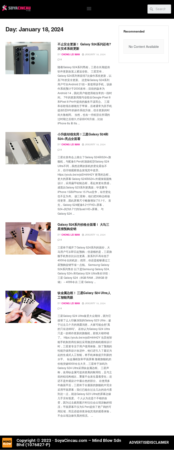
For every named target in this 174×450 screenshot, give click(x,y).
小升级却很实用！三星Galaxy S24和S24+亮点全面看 (83, 136)
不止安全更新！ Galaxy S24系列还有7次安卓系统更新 (84, 46)
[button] (89, 8)
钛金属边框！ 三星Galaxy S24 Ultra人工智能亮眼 (84, 294)
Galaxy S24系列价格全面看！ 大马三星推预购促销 (83, 226)
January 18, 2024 (95, 54)
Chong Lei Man (70, 54)
